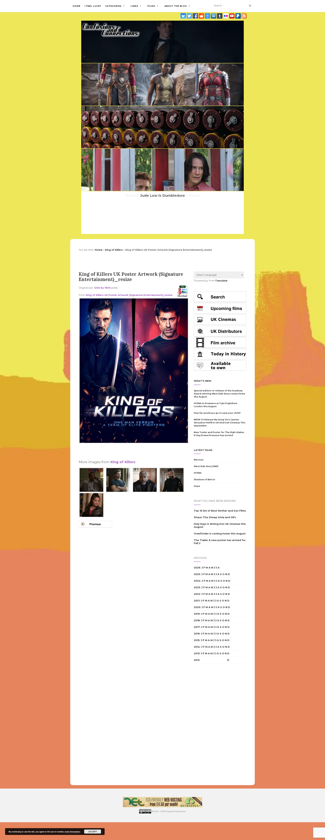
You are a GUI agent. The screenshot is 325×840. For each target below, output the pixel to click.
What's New (202, 380)
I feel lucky (93, 6)
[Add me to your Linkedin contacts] (214, 15)
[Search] (250, 5)
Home (76, 6)
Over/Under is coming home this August (220, 533)
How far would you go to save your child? (217, 413)
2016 (197, 633)
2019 (197, 613)
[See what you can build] (208, 15)
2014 (197, 646)
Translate (221, 280)
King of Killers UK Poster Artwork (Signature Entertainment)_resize (129, 295)
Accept (92, 831)
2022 (197, 594)
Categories (113, 6)
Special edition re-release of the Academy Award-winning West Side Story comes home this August (219, 393)
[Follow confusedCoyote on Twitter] (190, 15)
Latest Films (203, 450)
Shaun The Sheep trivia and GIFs (215, 517)
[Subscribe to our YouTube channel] (232, 15)
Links (134, 6)
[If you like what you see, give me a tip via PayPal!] (238, 15)
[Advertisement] (133, 450)
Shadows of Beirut (204, 479)
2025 (197, 574)
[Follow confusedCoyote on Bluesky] (183, 15)
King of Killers (114, 249)
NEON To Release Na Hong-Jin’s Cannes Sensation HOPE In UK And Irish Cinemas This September (219, 422)
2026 (197, 567)
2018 (197, 620)
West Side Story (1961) (206, 466)
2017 (197, 627)
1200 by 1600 (102, 287)
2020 (197, 607)
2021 (197, 600)
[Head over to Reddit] (202, 15)
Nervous (198, 459)
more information (72, 831)
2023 (197, 587)
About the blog (175, 6)
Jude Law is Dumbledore (162, 195)
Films (151, 6)
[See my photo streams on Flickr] (226, 15)
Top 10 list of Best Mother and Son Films (220, 510)
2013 (197, 653)
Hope (197, 486)
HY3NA (197, 473)
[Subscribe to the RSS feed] (244, 15)
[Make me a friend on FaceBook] (196, 15)
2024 (197, 580)
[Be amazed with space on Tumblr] (220, 15)
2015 (197, 640)
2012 (197, 660)
